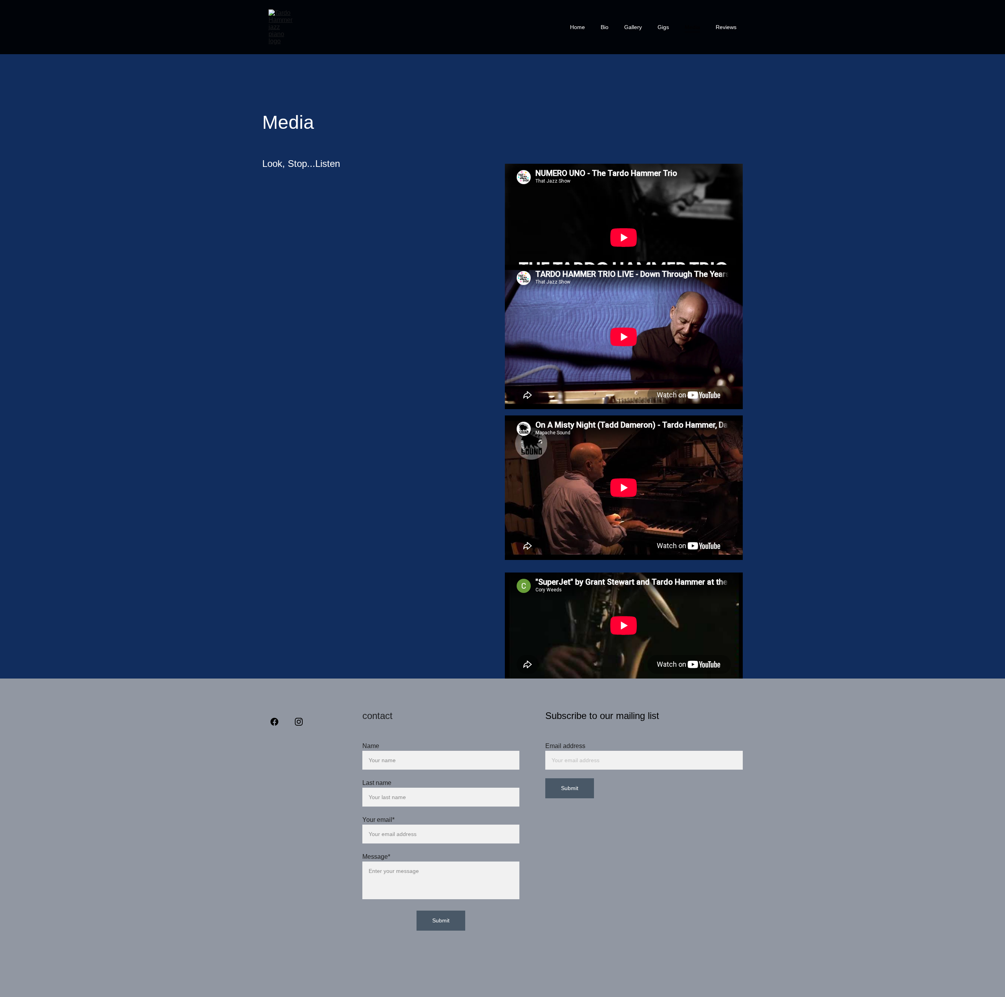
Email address (565, 746)
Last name (376, 782)
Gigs (663, 27)
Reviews (726, 27)
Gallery (633, 27)
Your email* (378, 819)
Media (692, 27)
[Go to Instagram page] (299, 722)
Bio (604, 27)
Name (370, 746)
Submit (569, 788)
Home (577, 27)
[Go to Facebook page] (274, 722)
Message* (376, 856)
